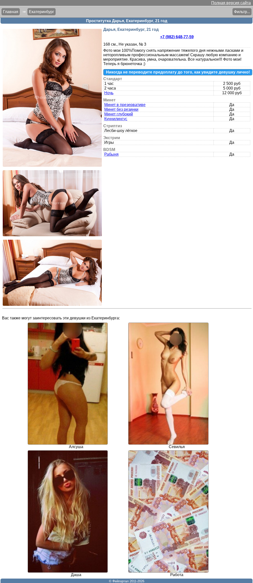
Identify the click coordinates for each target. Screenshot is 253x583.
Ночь (108, 93)
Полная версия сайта (231, 3)
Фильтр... (242, 12)
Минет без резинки (121, 109)
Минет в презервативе (125, 105)
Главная (10, 12)
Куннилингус (115, 119)
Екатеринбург (41, 12)
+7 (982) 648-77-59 (177, 37)
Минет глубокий (118, 114)
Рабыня (111, 154)
